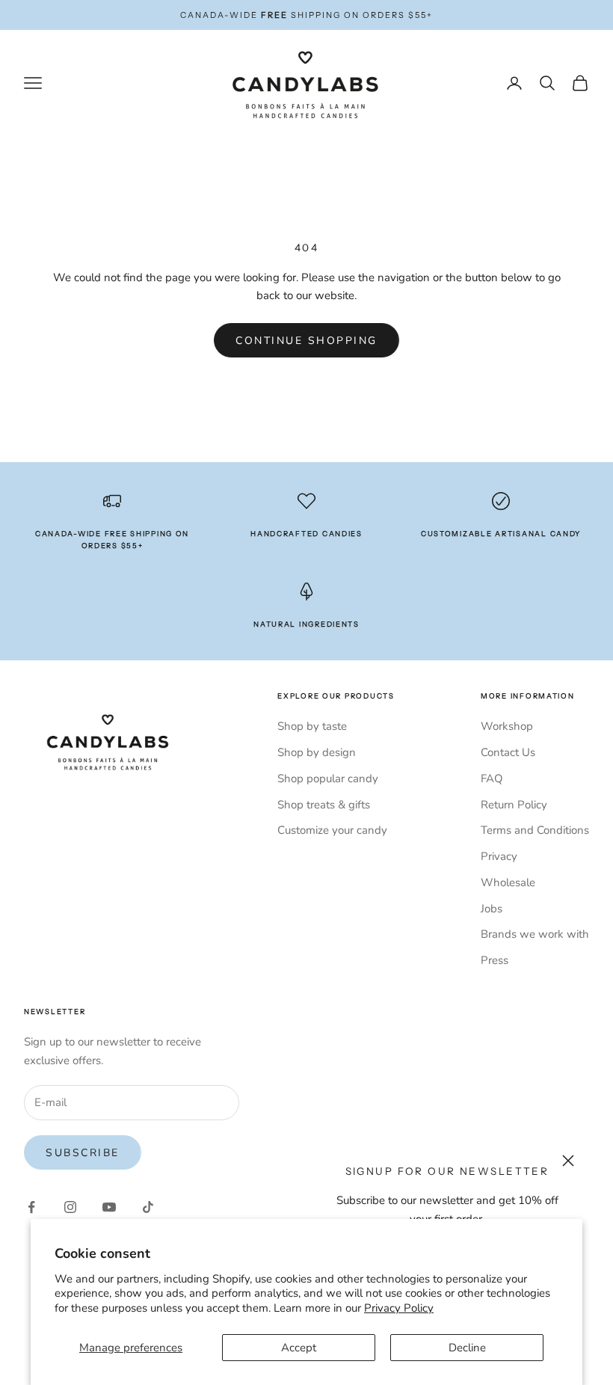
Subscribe (83, 1153)
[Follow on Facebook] (31, 1207)
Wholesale (508, 882)
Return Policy (514, 804)
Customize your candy (332, 830)
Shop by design (316, 752)
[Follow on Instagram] (70, 1207)
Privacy (499, 856)
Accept (298, 1347)
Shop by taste (312, 726)
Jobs (491, 908)
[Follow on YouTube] (109, 1207)
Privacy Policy (399, 1307)
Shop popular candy (327, 778)
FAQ (492, 778)
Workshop (507, 726)
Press (494, 960)
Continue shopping (306, 341)
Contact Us (508, 752)
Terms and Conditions (535, 830)
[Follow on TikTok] (148, 1207)
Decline (467, 1347)
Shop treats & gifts (323, 804)
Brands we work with (535, 934)
